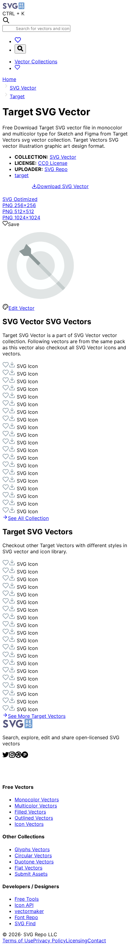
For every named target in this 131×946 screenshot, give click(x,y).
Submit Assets (31, 874)
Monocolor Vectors (37, 799)
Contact (96, 940)
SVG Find (25, 923)
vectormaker (29, 911)
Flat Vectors (28, 868)
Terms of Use (17, 940)
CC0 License (52, 163)
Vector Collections (36, 61)
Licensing (76, 940)
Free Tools (27, 899)
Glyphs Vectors (32, 849)
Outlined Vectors (34, 818)
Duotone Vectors (34, 862)
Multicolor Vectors (36, 806)
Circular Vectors (33, 855)
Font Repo (26, 917)
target (22, 175)
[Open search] (20, 49)
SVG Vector (63, 157)
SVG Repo (56, 169)
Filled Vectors (30, 812)
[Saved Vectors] (18, 41)
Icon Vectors (29, 824)
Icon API (24, 905)
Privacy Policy (49, 940)
